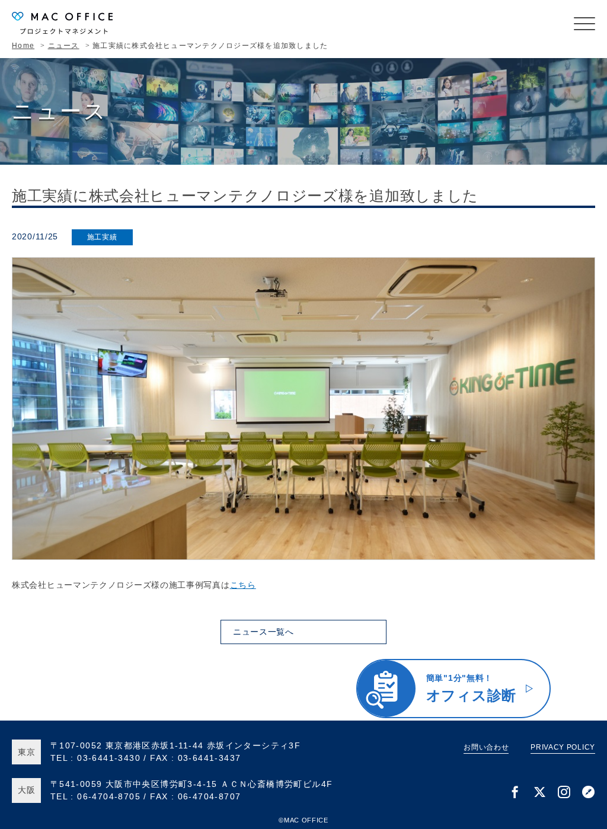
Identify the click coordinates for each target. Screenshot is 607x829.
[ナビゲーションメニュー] (584, 23)
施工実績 (102, 237)
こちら (243, 585)
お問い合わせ (486, 747)
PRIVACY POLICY (563, 747)
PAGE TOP (581, 713)
